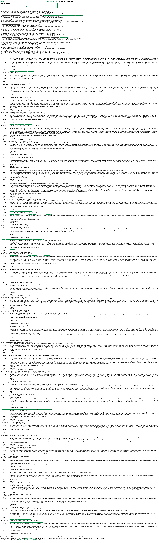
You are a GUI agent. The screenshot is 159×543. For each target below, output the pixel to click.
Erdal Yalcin (58, 29)
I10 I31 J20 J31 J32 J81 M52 (16, 466)
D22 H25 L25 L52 (14, 221)
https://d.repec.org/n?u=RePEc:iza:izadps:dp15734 (21, 353)
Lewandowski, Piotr (58, 26)
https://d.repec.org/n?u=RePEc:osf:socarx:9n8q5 (20, 381)
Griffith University (34, 539)
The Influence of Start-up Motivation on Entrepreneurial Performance (17, 28)
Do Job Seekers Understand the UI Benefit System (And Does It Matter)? (18, 48)
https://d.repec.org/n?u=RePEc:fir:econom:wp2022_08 (22, 180)
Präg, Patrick (63, 38)
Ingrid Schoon (72, 21)
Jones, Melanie (31, 40)
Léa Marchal (41, 44)
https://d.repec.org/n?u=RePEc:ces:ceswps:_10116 (21, 83)
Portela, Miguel (60, 24)
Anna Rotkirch (57, 39)
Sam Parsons (66, 21)
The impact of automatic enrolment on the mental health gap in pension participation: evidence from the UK (25, 34)
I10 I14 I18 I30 (13, 350)
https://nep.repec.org (29, 538)
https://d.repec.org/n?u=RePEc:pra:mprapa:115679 (21, 139)
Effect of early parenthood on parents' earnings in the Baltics (15, 25)
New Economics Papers (52, 1)
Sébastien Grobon (51, 22)
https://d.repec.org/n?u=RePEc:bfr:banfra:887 (20, 434)
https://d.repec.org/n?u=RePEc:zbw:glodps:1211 (20, 407)
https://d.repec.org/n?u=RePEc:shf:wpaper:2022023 (21, 97)
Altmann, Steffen (39, 48)
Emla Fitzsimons (79, 21)
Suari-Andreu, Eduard (38, 17)
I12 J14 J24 (12, 94)
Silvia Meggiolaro (45, 20)
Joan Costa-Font (23, 11)
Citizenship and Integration (8, 19)
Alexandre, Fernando (44, 24)
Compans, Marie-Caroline (50, 50)
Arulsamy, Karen (54, 34)
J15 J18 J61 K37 (13, 107)
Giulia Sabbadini (56, 44)
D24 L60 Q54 (13, 417)
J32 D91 (11, 337)
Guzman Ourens (48, 44)
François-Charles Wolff (61, 22)
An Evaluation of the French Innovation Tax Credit (13, 43)
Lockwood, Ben (47, 52)
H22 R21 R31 (13, 292)
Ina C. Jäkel (45, 29)
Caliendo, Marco (37, 28)
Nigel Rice (35, 12)
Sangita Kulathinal (65, 39)
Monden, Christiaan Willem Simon (74, 38)
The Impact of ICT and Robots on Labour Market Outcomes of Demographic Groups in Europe (23, 26)
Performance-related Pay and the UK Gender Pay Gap (14, 40)
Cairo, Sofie (46, 48)
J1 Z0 (11, 391)
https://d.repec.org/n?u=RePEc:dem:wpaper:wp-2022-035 (22, 394)
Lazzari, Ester (41, 50)
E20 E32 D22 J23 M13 (15, 530)
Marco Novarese (60, 538)
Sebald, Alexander (62, 48)
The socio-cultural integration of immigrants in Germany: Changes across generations (21, 16)
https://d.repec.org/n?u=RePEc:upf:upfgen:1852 (20, 533)
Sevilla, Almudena (54, 35)
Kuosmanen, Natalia (58, 42)
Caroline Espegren (44, 46)
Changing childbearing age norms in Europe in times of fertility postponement (19, 50)
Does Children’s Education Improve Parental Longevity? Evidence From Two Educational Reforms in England (26, 38)
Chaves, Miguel (53, 24)
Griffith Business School (23, 539)
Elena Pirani (59, 20)
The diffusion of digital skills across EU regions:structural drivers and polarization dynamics (22, 15)
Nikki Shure (41, 31)
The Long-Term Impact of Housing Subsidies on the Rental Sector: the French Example (21, 30)
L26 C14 (12, 264)
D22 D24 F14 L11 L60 (15, 194)
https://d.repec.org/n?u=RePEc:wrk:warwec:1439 (20, 519)
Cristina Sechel (49, 12)
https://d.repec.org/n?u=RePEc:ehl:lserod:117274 (20, 340)
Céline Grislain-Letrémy (47, 30)
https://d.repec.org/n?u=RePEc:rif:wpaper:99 (19, 420)
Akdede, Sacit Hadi (55, 16)
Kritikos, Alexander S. (46, 28)
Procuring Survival (6, 51)
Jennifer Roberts (42, 12)
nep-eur (2, 1)
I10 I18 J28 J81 (13, 151)
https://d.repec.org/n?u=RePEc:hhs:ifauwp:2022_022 (21, 369)
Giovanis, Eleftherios (46, 16)
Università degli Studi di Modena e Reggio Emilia (20, 6)
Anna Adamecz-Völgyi (33, 31)
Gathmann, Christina (20, 19)
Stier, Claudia (55, 28)
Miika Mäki (41, 39)
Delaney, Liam (62, 34)
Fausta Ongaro (52, 20)
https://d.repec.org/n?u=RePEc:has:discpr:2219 (20, 310)
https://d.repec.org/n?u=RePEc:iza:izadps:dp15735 (21, 154)
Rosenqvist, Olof (64, 37)
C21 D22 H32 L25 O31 (15, 431)
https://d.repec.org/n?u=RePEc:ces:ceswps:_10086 (21, 282)
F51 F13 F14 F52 (13, 279)
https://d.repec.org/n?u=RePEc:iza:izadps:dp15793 (21, 267)
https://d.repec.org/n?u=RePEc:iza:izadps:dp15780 (21, 323)
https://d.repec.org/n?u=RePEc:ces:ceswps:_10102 (21, 469)
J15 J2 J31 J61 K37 (14, 164)
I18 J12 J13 (12, 79)
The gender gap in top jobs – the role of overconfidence (14, 31)
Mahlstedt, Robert (53, 48)
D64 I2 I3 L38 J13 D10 (15, 208)
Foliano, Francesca (38, 35)
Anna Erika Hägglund (49, 39)
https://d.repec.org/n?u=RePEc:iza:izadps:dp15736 (21, 110)
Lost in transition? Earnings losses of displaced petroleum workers (17, 46)
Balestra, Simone (45, 33)
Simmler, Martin (55, 52)
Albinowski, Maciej (49, 26)
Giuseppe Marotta (4, 6)
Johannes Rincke (30, 47)
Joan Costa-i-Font (45, 11)
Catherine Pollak (48, 9)
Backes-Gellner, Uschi (54, 33)
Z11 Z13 (11, 136)
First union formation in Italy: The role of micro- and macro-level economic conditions (20, 20)
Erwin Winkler (38, 47)
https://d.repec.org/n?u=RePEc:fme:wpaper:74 (20, 237)
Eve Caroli (41, 9)
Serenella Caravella (48, 15)
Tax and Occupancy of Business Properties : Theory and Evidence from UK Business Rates (22, 52)
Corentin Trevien (57, 30)
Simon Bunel (29, 43)
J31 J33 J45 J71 (13, 404)
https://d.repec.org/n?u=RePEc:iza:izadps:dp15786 (21, 167)
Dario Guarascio (71, 15)
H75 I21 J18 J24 (13, 320)
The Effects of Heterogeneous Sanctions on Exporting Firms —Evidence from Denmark (21, 29)
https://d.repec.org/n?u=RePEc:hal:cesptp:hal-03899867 (22, 71)
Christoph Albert (45, 53)
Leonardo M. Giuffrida (26, 51)
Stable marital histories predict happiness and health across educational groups (19, 39)
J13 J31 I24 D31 (13, 234)
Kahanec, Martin (56, 13)
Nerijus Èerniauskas (34, 25)
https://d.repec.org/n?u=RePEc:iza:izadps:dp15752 (21, 252)
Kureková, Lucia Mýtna (65, 13)
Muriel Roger (55, 9)
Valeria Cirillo (56, 15)
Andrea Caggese (53, 53)
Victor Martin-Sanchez (70, 53)
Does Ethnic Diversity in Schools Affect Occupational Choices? (16, 33)
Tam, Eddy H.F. (62, 52)
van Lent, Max (53, 17)
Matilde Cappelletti (16, 51)
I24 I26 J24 (12, 307)
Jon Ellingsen (36, 46)
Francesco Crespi (64, 15)
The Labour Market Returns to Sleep (10, 11)
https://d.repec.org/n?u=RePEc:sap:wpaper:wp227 (21, 124)
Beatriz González (61, 53)
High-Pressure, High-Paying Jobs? (10, 47)
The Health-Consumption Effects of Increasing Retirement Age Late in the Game (20, 9)
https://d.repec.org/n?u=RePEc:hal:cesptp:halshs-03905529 (23, 445)
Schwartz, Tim (46, 17)
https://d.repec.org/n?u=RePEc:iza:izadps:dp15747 (21, 482)
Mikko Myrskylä (73, 39)
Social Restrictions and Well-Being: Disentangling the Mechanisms (17, 35)
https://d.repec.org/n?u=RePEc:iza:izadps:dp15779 (21, 224)
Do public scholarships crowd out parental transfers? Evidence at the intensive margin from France (24, 22)
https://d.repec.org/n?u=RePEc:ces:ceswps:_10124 (21, 507)
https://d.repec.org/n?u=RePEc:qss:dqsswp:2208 (20, 197)
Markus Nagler (23, 47)
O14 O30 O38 (13, 120)
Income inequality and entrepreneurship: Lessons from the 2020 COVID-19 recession (21, 53)
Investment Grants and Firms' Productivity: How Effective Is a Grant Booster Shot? (20, 24)
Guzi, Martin (49, 13)
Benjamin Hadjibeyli (36, 43)
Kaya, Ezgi (37, 40)
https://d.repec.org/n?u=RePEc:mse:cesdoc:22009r (21, 211)
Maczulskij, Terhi (66, 42)
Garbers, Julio (29, 19)
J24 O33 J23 (12, 249)
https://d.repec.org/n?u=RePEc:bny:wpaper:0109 (20, 456)
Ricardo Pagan (37, 11)
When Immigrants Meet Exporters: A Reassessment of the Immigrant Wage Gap (19, 44)
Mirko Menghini (79, 15)
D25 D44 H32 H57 (14, 504)
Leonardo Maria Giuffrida (45, 51)
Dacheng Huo (30, 12)
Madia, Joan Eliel (56, 38)
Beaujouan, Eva (59, 50)
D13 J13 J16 (12, 366)
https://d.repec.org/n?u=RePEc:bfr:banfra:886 (20, 295)
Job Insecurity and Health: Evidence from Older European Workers (17, 17)
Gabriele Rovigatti (35, 51)
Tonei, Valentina (46, 35)
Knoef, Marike (60, 17)
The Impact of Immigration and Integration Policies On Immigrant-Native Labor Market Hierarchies (23, 13)
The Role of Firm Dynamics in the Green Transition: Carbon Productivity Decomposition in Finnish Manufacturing (27, 42)
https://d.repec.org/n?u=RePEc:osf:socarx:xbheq (20, 494)
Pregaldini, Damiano (36, 33)
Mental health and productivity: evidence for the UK (13, 12)
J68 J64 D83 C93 (13, 479)
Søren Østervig (51, 29)
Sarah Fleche (31, 11)
